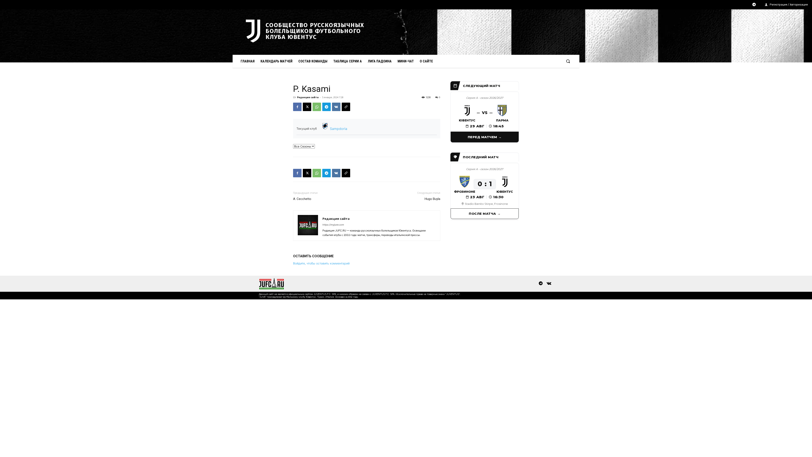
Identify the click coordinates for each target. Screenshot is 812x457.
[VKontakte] (549, 283)
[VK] (336, 107)
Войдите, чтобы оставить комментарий (321, 263)
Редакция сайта (308, 97)
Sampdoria (338, 129)
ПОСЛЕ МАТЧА (482, 214)
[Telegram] (754, 4)
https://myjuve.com (333, 224)
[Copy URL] (346, 107)
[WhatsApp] (317, 107)
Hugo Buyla (432, 199)
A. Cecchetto (302, 199)
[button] (568, 61)
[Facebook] (297, 107)
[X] (307, 107)
